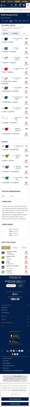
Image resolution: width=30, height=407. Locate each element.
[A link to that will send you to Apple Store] (15, 336)
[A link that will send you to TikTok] (19, 351)
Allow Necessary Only (15, 399)
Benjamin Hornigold (12, 266)
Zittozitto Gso (20, 146)
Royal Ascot (4, 310)
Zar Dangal (18, 87)
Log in (20, 285)
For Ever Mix (18, 38)
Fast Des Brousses (18, 167)
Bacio (8, 261)
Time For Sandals (11, 251)
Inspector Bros (19, 68)
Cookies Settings (15, 394)
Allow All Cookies (15, 403)
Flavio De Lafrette (17, 58)
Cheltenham (4, 307)
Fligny (16, 48)
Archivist (9, 270)
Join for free (11, 285)
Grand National (5, 312)
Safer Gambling (18, 376)
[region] (15, 395)
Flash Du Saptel (18, 156)
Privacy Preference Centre (8, 365)
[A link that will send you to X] (16, 351)
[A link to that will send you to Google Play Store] (15, 342)
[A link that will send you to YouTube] (22, 351)
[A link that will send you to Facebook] (11, 351)
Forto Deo (18, 78)
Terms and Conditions (7, 358)
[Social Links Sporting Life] (13, 354)
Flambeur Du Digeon (19, 97)
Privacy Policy (6, 360)
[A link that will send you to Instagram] (13, 351)
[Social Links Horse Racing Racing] (15, 354)
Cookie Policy (5, 368)
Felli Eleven (18, 108)
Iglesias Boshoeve (18, 129)
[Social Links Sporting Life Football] (17, 354)
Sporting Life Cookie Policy (19, 390)
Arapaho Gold (10, 256)
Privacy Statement (7, 363)
